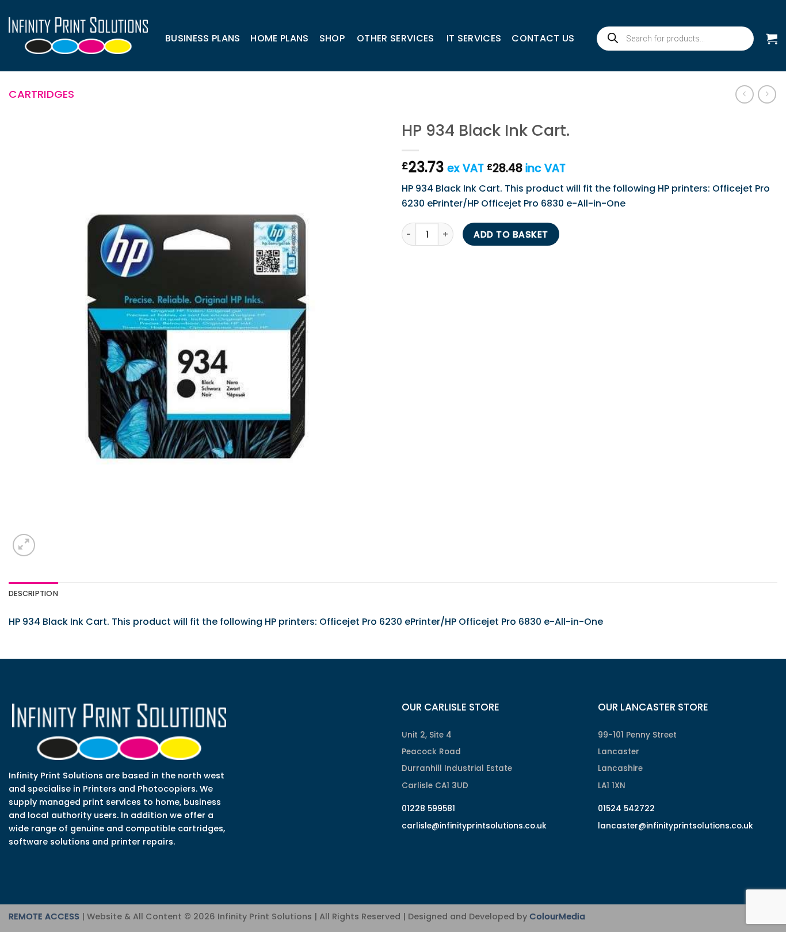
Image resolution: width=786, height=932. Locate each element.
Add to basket (511, 234)
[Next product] (744, 94)
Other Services (395, 38)
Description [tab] (33, 593)
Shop (332, 38)
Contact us (543, 38)
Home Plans (279, 38)
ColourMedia (557, 916)
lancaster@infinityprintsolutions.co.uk (675, 825)
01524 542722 (626, 808)
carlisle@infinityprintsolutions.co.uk (474, 825)
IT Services (474, 38)
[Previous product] (767, 94)
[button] (771, 38)
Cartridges (41, 94)
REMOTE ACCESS (44, 916)
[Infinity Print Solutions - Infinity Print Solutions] (78, 35)
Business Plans (202, 38)
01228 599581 (428, 808)
